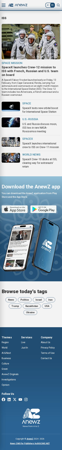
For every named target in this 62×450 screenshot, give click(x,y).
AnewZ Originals (10, 374)
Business (6, 358)
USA (47, 306)
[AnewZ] (31, 418)
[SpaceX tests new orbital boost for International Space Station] (11, 107)
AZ (48, 5)
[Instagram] (26, 400)
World (4, 347)
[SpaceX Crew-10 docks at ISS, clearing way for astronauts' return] (11, 158)
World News (31, 154)
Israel (39, 299)
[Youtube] (20, 400)
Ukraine (30, 312)
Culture (5, 363)
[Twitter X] (15, 400)
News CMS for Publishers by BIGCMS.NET (30, 443)
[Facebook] (3, 400)
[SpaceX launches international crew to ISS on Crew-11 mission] (11, 142)
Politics (25, 299)
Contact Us (46, 358)
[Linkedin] (9, 400)
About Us (45, 342)
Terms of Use (48, 353)
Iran (50, 299)
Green (5, 369)
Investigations (9, 379)
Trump (15, 306)
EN (52, 5)
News (11, 299)
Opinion (5, 385)
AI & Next (6, 353)
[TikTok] (31, 400)
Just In (24, 347)
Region (5, 342)
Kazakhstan (31, 306)
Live (23, 342)
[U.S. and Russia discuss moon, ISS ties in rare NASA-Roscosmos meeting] (11, 122)
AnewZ (30, 439)
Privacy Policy (48, 347)
